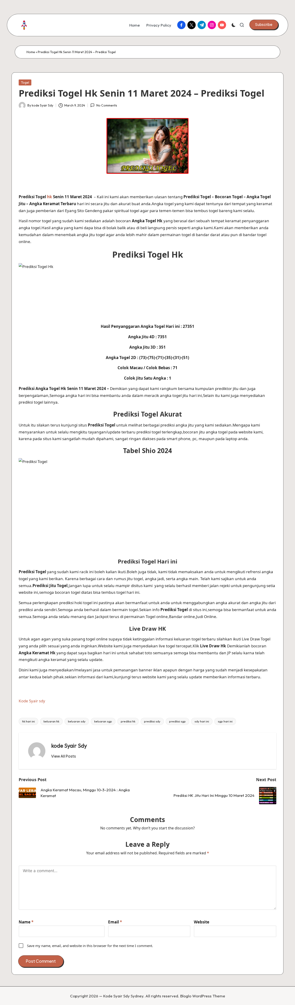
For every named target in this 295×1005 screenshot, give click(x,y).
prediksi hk (128, 721)
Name (26, 922)
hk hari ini (28, 721)
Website (201, 922)
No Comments (106, 105)
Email (115, 922)
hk (49, 196)
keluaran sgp (103, 721)
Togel (25, 82)
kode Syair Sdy (69, 745)
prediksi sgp (177, 721)
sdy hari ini (202, 721)
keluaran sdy (77, 721)
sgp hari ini (225, 721)
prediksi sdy (152, 721)
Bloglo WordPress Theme (202, 995)
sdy (42, 701)
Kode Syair (29, 701)
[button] (263, 24)
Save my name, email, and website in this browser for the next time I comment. (90, 945)
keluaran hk (51, 721)
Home (31, 52)
